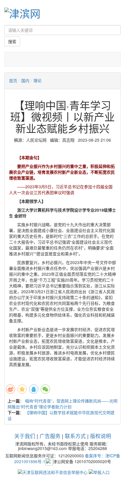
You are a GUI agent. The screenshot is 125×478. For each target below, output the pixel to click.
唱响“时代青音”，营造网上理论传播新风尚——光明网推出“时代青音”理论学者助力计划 (62, 404)
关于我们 (24, 436)
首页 (13, 80)
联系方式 (75, 436)
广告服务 (50, 436)
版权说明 (100, 436)
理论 (37, 80)
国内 (25, 80)
